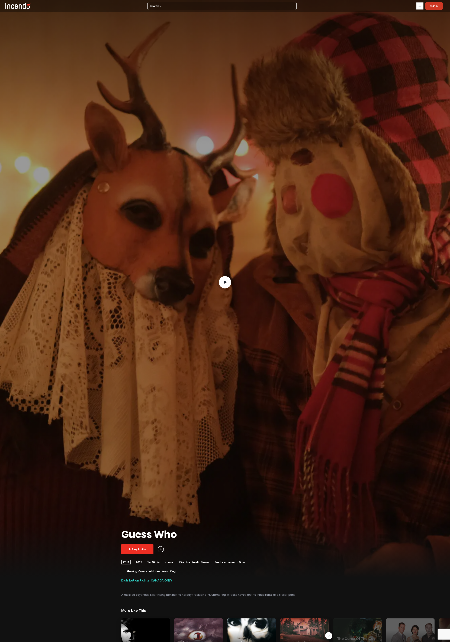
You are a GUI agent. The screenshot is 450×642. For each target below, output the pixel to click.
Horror (169, 562)
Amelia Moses (200, 562)
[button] (419, 5)
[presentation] (328, 635)
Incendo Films (236, 562)
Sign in (434, 5)
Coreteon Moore (149, 571)
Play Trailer (139, 549)
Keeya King (169, 571)
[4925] (161, 549)
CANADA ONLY (161, 580)
